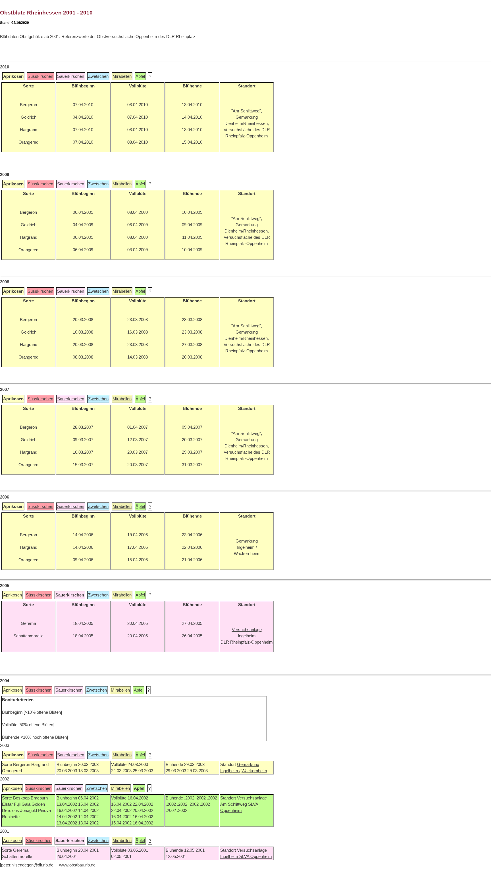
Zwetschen (98, 76)
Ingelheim (229, 856)
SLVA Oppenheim (255, 856)
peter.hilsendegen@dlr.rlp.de (27, 865)
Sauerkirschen (70, 76)
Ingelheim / (230, 771)
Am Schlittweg (233, 804)
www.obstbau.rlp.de (77, 865)
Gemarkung (248, 764)
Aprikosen (12, 595)
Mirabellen (122, 76)
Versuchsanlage (252, 798)
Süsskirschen (40, 76)
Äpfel (140, 76)
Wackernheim (254, 771)
